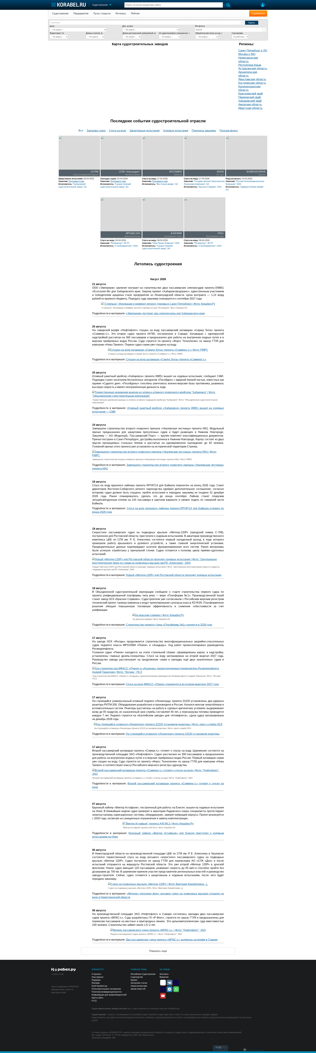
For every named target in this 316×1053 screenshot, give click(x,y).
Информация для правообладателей (109, 995)
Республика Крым (249, 65)
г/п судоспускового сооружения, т (174, 33)
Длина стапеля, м (94, 33)
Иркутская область (250, 108)
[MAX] (163, 989)
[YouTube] (163, 995)
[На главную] (68, 5)
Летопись (120, 13)
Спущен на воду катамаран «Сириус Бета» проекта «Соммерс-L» (166, 359)
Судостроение (60, 13)
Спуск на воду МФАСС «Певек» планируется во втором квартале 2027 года (172, 684)
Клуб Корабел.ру (99, 986)
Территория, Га (57, 33)
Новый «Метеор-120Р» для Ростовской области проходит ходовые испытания (173, 575)
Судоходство (137, 977)
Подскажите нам (76, 181)
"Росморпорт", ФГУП (119, 243)
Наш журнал (97, 977)
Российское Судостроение (143, 974)
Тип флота (200, 26)
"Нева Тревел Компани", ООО (165, 243)
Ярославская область (252, 79)
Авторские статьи (139, 983)
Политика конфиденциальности (107, 992)
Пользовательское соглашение (106, 989)
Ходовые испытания (175, 130)
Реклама (96, 983)
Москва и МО (246, 54)
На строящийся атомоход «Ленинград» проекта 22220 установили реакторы (173, 733)
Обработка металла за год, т (208, 33)
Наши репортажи (139, 986)
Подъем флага (229, 130)
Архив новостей (138, 989)
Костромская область (252, 82)
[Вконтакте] (169, 982)
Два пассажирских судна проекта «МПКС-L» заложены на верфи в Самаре (172, 939)
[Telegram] (169, 989)
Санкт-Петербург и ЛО (252, 50)
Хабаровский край (250, 100)
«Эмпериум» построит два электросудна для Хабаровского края (165, 313)
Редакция (96, 980)
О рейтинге (258, 13)
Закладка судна (96, 130)
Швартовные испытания (145, 130)
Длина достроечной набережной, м (139, 33)
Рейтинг (135, 13)
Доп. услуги (127, 26)
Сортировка (237, 33)
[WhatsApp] (176, 989)
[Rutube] (176, 982)
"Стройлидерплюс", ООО (126, 246)
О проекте (96, 974)
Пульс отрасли (101, 13)
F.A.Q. (94, 1001)
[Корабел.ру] (63, 970)
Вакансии (164, 977)
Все (81, 130)
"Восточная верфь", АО (167, 184)
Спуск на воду (117, 130)
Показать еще (158, 951)
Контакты (164, 974)
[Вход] (263, 5)
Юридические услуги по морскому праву (62, 991)
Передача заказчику (204, 130)
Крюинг (134, 980)
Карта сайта (97, 998)
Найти (251, 22)
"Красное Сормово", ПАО (210, 187)
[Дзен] (163, 982)
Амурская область (250, 104)
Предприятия (80, 13)
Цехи (52, 26)
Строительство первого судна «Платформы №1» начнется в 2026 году (169, 624)
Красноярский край (250, 93)
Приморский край (249, 97)
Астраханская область (252, 68)
